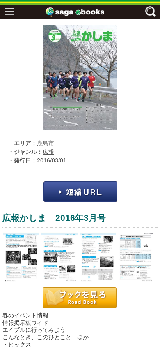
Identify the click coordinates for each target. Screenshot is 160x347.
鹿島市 (45, 143)
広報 (48, 152)
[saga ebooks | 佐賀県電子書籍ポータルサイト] (82, 12)
